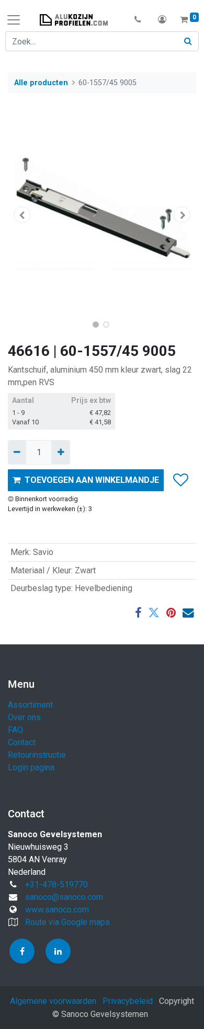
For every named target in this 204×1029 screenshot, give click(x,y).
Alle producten (41, 82)
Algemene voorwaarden (53, 1001)
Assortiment (30, 705)
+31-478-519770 (56, 884)
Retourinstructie (37, 755)
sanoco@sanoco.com (64, 897)
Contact (22, 742)
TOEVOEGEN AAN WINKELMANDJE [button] (92, 480)
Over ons (24, 717)
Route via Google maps (67, 922)
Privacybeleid (128, 1001)
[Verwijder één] (17, 452)
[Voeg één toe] (60, 452)
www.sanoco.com (57, 910)
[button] (138, 20)
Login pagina (31, 767)
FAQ (15, 730)
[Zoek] (188, 41)
